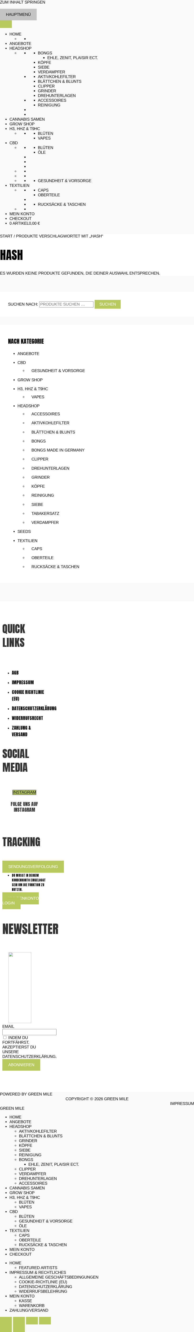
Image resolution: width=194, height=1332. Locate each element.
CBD (13, 143)
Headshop (29, 406)
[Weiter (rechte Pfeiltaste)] (19, 1328)
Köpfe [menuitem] (25, 1145)
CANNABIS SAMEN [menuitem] (27, 1188)
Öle (42, 152)
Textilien (27, 541)
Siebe (43, 67)
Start (6, 236)
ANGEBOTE (20, 43)
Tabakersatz (45, 513)
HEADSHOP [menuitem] (20, 1126)
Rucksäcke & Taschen (62, 204)
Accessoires (52, 100)
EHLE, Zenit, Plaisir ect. (72, 58)
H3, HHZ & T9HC (24, 129)
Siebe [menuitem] (25, 1150)
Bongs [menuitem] (26, 1159)
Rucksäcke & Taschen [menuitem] (43, 1245)
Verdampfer (51, 72)
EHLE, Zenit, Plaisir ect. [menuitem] (53, 1164)
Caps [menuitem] (24, 1235)
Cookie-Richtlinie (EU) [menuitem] (43, 1282)
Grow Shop (30, 380)
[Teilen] (32, 1320)
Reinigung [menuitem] (30, 1155)
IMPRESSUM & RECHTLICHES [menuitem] (37, 1272)
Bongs (45, 53)
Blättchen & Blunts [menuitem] (40, 1136)
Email (8, 1026)
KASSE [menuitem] (25, 1301)
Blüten (45, 133)
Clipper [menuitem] (27, 1169)
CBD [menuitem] (13, 1211)
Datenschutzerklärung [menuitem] (45, 1286)
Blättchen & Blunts (59, 81)
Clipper (46, 86)
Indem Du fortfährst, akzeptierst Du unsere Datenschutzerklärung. (29, 1047)
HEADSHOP (20, 48)
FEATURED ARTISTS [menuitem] (38, 1268)
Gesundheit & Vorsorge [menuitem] (45, 1221)
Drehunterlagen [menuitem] (38, 1178)
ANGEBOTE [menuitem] (20, 1122)
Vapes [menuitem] (25, 1207)
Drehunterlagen (57, 95)
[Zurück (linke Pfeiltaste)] (6, 1328)
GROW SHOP (22, 124)
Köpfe (44, 62)
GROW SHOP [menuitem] (22, 1193)
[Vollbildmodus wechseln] (19, 1320)
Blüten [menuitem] (26, 1202)
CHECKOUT (20, 218)
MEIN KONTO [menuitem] (22, 1249)
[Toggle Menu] (6, 24)
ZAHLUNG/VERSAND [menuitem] (28, 1310)
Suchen (107, 304)
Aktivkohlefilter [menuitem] (38, 1131)
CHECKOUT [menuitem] (20, 1254)
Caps (43, 190)
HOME (15, 34)
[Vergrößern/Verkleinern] (6, 1320)
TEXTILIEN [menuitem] (19, 1230)
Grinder (47, 91)
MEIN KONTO (22, 214)
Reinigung (49, 105)
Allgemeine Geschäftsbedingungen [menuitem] (58, 1277)
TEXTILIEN (19, 185)
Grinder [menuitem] (28, 1141)
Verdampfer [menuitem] (32, 1174)
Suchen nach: (23, 304)
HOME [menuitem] (15, 1117)
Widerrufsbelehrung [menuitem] (43, 1291)
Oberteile (49, 195)
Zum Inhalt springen (22, 2)
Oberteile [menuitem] (30, 1240)
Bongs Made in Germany (57, 450)
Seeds (24, 531)
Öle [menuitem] (23, 1226)
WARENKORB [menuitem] (31, 1305)
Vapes (44, 138)
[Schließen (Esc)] (45, 1320)
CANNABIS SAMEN (27, 119)
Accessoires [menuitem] (33, 1183)
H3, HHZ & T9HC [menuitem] (24, 1197)
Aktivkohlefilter (57, 76)
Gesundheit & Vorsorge (64, 181)
